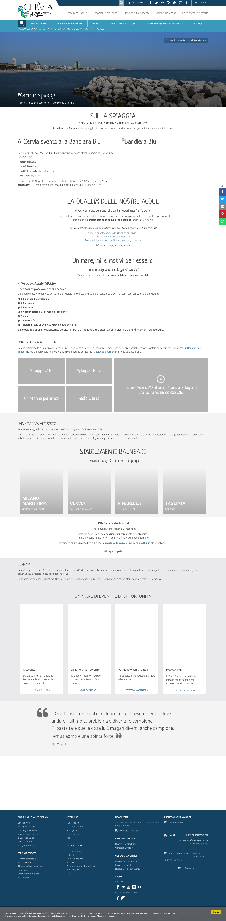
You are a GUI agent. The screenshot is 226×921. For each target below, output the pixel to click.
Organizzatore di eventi (29, 874)
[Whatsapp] (222, 221)
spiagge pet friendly (107, 351)
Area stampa (24, 877)
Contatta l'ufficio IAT (125, 848)
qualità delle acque (115, 542)
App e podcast (73, 834)
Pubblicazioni (73, 823)
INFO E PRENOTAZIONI (197, 835)
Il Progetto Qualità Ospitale (30, 866)
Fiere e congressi (26, 870)
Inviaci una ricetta (123, 865)
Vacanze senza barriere (29, 834)
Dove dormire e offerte (195, 12)
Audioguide (72, 830)
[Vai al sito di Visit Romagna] (186, 868)
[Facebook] (222, 192)
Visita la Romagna (166, 12)
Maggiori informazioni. (106, 916)
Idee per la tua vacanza (137, 12)
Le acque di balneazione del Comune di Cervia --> (113, 232)
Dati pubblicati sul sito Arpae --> (113, 236)
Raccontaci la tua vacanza (128, 869)
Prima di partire (25, 841)
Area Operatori (25, 862)
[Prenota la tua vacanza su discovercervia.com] (173, 822)
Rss (68, 838)
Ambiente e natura (63, 102)
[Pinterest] (222, 214)
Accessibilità (72, 862)
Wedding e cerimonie (27, 830)
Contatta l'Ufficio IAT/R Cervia (193, 840)
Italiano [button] (136, 2)
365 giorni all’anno (26, 845)
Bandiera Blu (140, 542)
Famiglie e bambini (26, 826)
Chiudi (216, 912)
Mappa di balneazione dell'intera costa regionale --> (113, 240)
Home (21, 102)
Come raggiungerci (76, 12)
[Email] (222, 206)
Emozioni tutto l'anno (105, 12)
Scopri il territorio (39, 102)
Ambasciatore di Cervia (126, 861)
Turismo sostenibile (27, 858)
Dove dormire (24, 823)
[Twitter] (222, 199)
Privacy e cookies (75, 858)
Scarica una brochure (125, 844)
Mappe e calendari (75, 826)
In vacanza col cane (27, 838)
